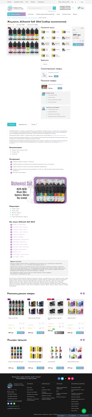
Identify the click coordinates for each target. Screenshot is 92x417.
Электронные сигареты (32, 394)
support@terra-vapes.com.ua (13, 408)
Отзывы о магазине (61, 397)
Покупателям (41, 2)
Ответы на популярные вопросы (62, 394)
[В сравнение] (20, 328)
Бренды (75, 14)
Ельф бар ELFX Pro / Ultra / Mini (77, 390)
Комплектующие (31, 396)
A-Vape (36, 24)
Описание (11, 124)
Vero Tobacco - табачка (18, 257)
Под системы (30, 389)
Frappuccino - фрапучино (19, 234)
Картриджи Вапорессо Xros (77, 399)
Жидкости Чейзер (75, 397)
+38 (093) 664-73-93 (65, 9)
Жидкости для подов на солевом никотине (77, 394)
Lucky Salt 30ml (51, 361)
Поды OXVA (74, 410)
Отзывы (34, 124)
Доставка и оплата (18, 2)
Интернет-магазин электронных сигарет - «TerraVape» (46, 414)
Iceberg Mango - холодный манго (21, 239)
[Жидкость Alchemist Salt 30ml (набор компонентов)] (23, 41)
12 (53, 326)
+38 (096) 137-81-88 (65, 6)
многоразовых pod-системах (59, 135)
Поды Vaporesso (75, 404)
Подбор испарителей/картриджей (62, 388)
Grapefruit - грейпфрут (18, 237)
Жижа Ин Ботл (74, 401)
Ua (75, 2)
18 (13, 24)
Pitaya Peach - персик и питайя (20, 244)
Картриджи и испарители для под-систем (33, 399)
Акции (58, 14)
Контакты (33, 2)
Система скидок (66, 14)
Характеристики (23, 124)
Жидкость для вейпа (32, 392)
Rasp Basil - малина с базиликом (21, 247)
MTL (45, 265)
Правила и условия (46, 395)
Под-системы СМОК (76, 387)
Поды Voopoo (74, 406)
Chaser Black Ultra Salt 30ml (34, 361)
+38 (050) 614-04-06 (65, 8)
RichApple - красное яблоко (19, 249)
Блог (27, 2)
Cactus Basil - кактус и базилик (20, 227)
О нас (43, 387)
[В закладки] (23, 328)
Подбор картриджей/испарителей (45, 14)
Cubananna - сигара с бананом (20, 232)
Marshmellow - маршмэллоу (19, 242)
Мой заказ (31, 14)
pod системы (25, 265)
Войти (82, 2)
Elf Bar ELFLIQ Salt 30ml (73, 361)
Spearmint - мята (16, 252)
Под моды (29, 387)
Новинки (9, 2)
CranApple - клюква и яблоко (20, 229)
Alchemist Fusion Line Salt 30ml (55, 84)
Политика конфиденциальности (47, 392)
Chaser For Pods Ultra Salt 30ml (15, 361)
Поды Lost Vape (75, 408)
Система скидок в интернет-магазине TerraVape (48, 398)
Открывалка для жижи (53, 72)
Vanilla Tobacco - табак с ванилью (21, 254)
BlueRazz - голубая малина (19, 224)
